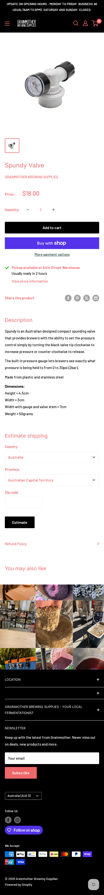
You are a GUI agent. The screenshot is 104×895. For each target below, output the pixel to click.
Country (11, 446)
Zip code (11, 492)
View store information (30, 281)
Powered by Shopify (18, 884)
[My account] (85, 23)
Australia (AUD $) (19, 796)
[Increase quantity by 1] (53, 210)
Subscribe (21, 772)
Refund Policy (16, 544)
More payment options (52, 254)
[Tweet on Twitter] (86, 297)
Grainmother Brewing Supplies (31, 177)
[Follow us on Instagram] (17, 820)
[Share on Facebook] (68, 297)
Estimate (19, 522)
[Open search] (76, 23)
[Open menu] (7, 24)
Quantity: (12, 209)
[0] (95, 23)
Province (12, 469)
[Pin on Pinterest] (77, 297)
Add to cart (52, 227)
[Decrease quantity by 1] (28, 210)
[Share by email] (95, 297)
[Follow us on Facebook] (8, 820)
